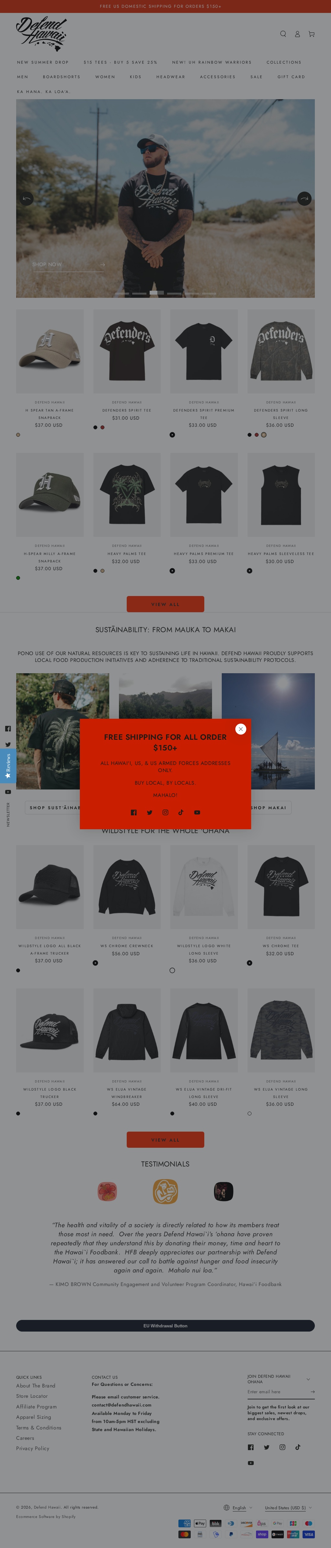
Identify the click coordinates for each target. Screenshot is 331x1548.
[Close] (241, 729)
